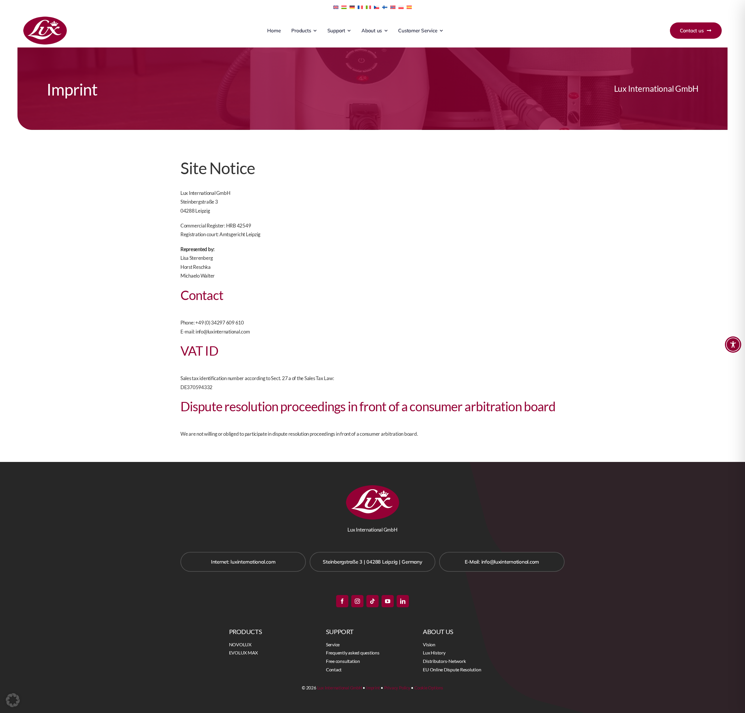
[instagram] (357, 601)
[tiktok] (372, 601)
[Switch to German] (352, 7)
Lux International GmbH (339, 687)
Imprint (373, 687)
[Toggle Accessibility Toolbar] (733, 344)
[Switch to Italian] (368, 7)
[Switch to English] (336, 7)
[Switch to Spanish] (409, 7)
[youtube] (388, 601)
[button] (13, 700)
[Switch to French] (360, 7)
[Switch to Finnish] (385, 7)
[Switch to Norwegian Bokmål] (393, 7)
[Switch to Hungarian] (344, 7)
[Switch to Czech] (376, 7)
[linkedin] (403, 601)
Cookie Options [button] (428, 687)
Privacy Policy (397, 687)
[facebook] (342, 601)
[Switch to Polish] (401, 7)
